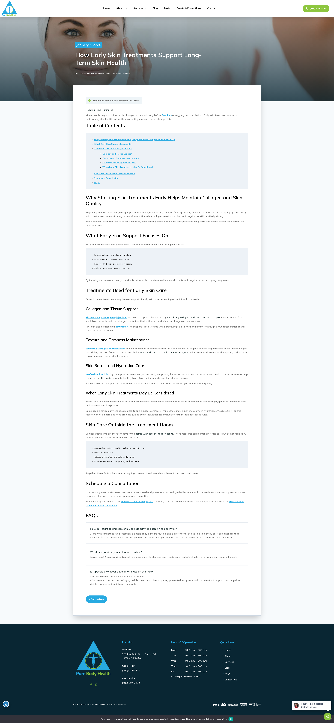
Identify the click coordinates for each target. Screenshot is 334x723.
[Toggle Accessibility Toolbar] (6, 704)
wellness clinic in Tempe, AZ (137, 501)
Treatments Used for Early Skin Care (113, 148)
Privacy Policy (121, 704)
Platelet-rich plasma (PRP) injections (106, 317)
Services (138, 8)
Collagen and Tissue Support (117, 153)
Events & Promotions (189, 8)
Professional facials (97, 374)
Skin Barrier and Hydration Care (119, 162)
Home (106, 8)
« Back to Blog (96, 599)
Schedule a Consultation (106, 178)
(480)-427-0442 (317, 8)
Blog (155, 8)
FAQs (167, 8)
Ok (231, 719)
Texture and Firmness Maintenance (120, 158)
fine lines (167, 115)
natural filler (122, 326)
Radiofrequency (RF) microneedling (105, 348)
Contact (212, 8)
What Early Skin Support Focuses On (113, 144)
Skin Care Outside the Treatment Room (114, 173)
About (120, 8)
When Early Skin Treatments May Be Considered (127, 167)
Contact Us (231, 679)
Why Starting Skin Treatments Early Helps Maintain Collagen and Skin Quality (134, 139)
